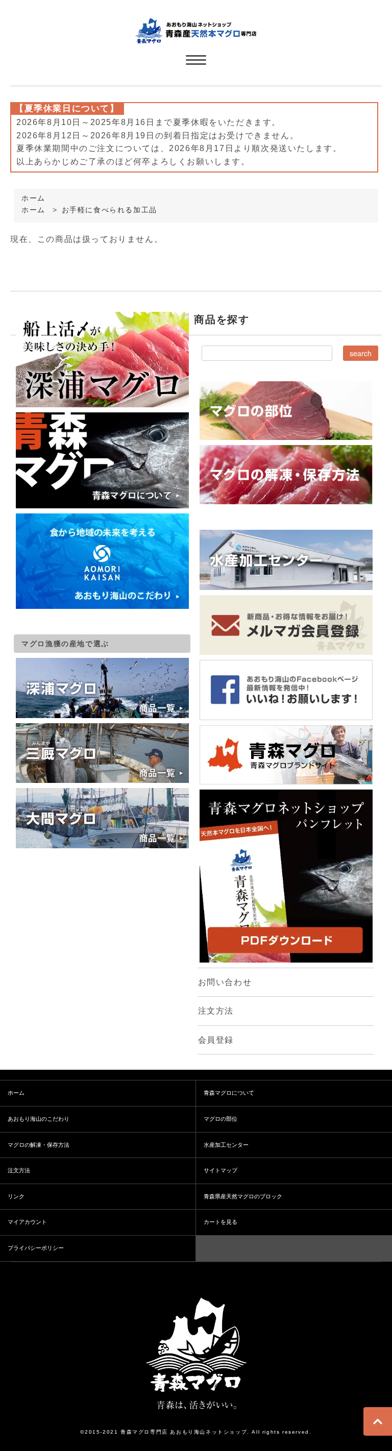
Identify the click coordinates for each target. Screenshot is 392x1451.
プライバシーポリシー (36, 1248)
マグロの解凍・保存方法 (38, 1145)
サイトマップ (220, 1170)
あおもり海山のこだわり (38, 1119)
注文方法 (216, 1010)
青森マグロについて (229, 1093)
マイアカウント (27, 1222)
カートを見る (220, 1222)
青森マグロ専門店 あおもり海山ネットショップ (183, 1432)
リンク (16, 1196)
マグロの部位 (220, 1119)
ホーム (33, 198)
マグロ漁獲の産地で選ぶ (65, 644)
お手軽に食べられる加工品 (109, 210)
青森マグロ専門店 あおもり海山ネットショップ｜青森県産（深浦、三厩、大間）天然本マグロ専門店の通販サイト (196, 30)
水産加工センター (226, 1145)
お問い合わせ (225, 982)
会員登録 (216, 1040)
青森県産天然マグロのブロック (243, 1196)
